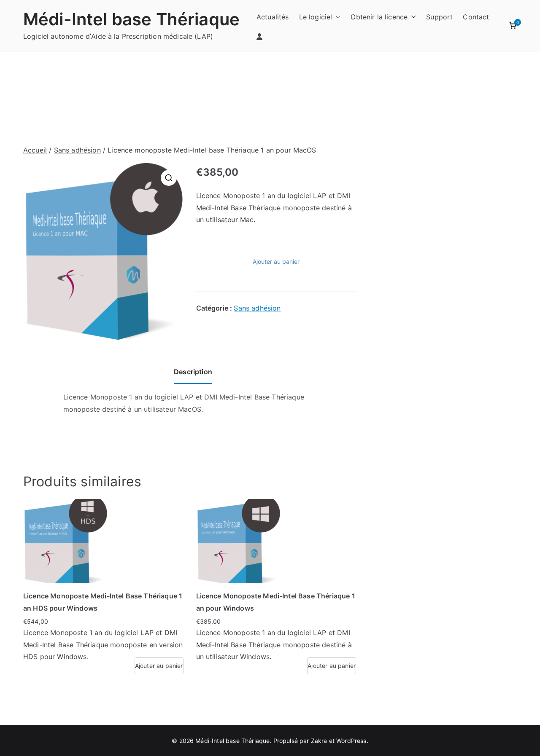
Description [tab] (193, 371)
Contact (476, 17)
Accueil (35, 150)
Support (439, 17)
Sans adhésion (77, 150)
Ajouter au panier (276, 261)
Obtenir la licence (379, 17)
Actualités (272, 17)
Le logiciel (315, 17)
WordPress (351, 740)
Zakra (319, 740)
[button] (336, 17)
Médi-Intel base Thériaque (131, 19)
